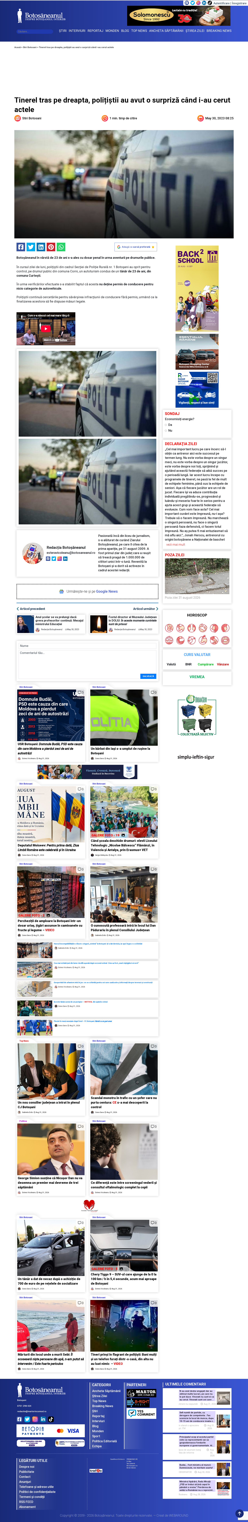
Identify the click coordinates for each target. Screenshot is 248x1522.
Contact (24, 1477)
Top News (24, 1041)
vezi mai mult (175, 544)
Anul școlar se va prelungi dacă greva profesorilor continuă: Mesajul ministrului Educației (59, 620)
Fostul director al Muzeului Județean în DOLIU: (133, 620)
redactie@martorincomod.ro (31, 1411)
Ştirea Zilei (99, 1396)
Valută (171, 664)
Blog (95, 1426)
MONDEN (112, 31)
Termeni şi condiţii (32, 1497)
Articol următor (144, 609)
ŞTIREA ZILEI (195, 31)
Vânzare (223, 664)
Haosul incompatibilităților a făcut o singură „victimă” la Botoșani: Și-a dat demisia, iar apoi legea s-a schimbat (98, 944)
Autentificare (221, 3)
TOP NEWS (139, 31)
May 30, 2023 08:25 (219, 118)
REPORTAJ (95, 31)
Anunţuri (25, 1482)
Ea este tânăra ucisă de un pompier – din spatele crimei (81, 1002)
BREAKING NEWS (219, 31)
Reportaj (98, 1416)
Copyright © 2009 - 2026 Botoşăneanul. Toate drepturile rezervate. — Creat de (124, 1515)
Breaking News (102, 1406)
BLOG (125, 31)
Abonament (27, 1507)
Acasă (17, 47)
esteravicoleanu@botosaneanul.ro (71, 553)
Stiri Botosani (30, 47)
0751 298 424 (24, 1406)
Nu (170, 430)
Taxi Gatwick (131, 1463)
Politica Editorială (104, 1441)
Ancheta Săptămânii (106, 1391)
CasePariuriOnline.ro (117, 1459)
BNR (188, 664)
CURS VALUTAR (197, 655)
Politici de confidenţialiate (37, 1492)
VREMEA (197, 677)
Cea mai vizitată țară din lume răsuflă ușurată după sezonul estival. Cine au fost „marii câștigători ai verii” (96, 963)
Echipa (97, 1446)
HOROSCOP (197, 615)
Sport (96, 1436)
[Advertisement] (124, 74)
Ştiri (95, 1411)
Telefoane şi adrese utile (36, 1487)
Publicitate (26, 1472)
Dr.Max (129, 1461)
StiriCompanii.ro (132, 1465)
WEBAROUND (178, 1515)
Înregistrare (239, 3)
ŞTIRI (63, 31)
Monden (98, 1431)
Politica (23, 1121)
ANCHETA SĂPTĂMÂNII (166, 31)
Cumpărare (206, 664)
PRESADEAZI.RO (132, 1459)
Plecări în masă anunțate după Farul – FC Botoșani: (83, 1021)
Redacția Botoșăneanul (66, 547)
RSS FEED (26, 1502)
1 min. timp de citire (123, 118)
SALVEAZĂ (148, 676)
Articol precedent (32, 609)
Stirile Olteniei (131, 1468)
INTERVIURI (77, 31)
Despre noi (26, 1466)
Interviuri (98, 1421)
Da (170, 425)
